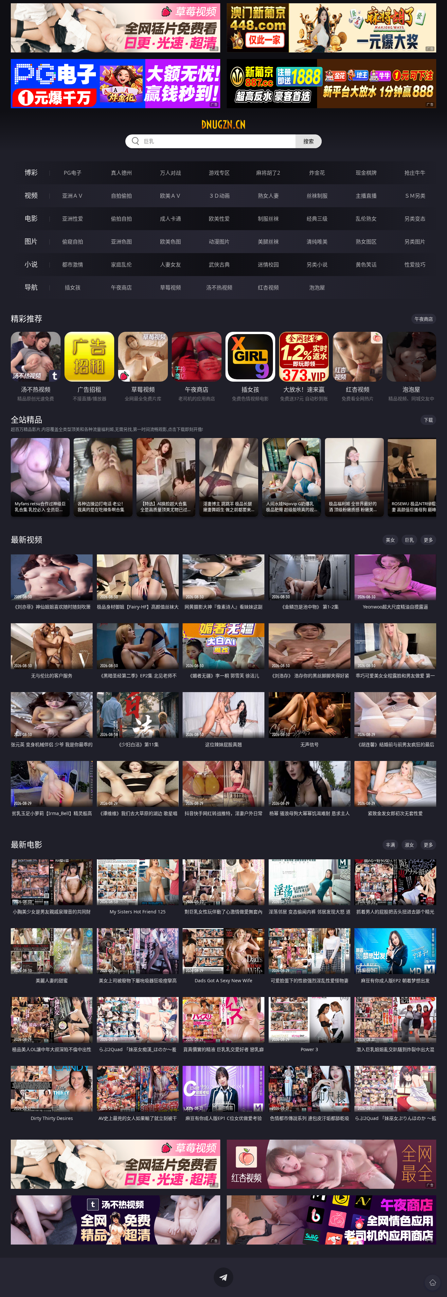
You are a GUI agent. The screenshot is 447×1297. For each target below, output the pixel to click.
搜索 (308, 141)
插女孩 (72, 287)
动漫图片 (219, 241)
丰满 (390, 845)
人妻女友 (170, 264)
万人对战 (170, 172)
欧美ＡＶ (170, 195)
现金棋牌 (366, 172)
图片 (31, 241)
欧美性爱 (219, 218)
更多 (428, 540)
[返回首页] (432, 1282)
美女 (390, 540)
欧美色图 (170, 241)
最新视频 (26, 539)
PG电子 (72, 172)
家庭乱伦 (121, 264)
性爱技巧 (414, 264)
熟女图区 (366, 241)
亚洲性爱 (72, 218)
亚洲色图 (121, 241)
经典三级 (317, 218)
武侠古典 (219, 264)
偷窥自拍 (72, 241)
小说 (31, 264)
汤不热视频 (219, 287)
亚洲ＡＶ (72, 195)
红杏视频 (268, 287)
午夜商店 (121, 287)
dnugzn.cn (223, 124)
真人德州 (121, 172)
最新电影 (26, 844)
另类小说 (317, 264)
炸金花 (317, 172)
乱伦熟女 (366, 218)
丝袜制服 (317, 195)
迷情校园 (268, 264)
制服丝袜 (268, 218)
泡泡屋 (317, 287)
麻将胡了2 (268, 172)
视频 (31, 195)
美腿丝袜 (268, 241)
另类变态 (414, 218)
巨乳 (409, 540)
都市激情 (72, 264)
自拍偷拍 (121, 195)
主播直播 (366, 195)
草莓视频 (170, 287)
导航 (31, 287)
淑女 (409, 845)
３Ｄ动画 (219, 195)
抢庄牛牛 (414, 172)
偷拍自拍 (121, 218)
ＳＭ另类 (414, 195)
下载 (428, 420)
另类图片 (414, 241)
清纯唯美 (317, 241)
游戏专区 (219, 172)
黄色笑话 (366, 264)
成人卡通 (170, 218)
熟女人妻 (268, 195)
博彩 (31, 172)
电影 (31, 218)
